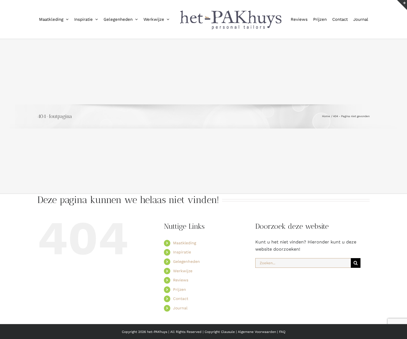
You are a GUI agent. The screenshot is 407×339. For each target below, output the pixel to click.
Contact (180, 322)
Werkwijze (182, 294)
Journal (180, 331)
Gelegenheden (186, 284)
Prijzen (179, 312)
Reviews (180, 303)
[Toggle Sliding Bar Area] (402, 5)
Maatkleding (184, 266)
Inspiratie (182, 275)
